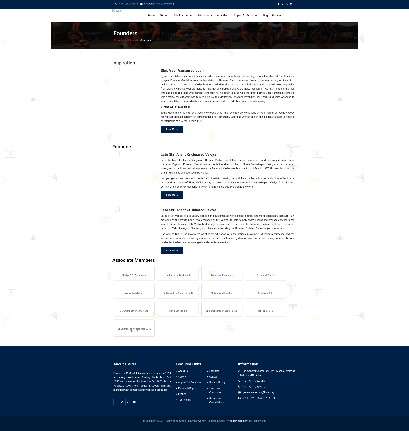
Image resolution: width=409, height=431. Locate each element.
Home (151, 15)
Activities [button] (222, 15)
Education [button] (204, 15)
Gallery (182, 376)
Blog (265, 15)
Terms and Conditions (215, 390)
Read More (172, 129)
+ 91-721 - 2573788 (253, 380)
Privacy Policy (217, 382)
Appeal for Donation (246, 15)
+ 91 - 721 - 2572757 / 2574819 (261, 398)
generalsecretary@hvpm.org (159, 3)
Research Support (188, 388)
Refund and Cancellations (216, 400)
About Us (183, 370)
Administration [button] (183, 15)
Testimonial (184, 399)
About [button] (163, 15)
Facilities (214, 370)
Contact (214, 376)
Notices (277, 15)
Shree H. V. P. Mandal (126, 40)
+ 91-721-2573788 (128, 3)
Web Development (238, 420)
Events (182, 393)
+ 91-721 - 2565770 (253, 386)
